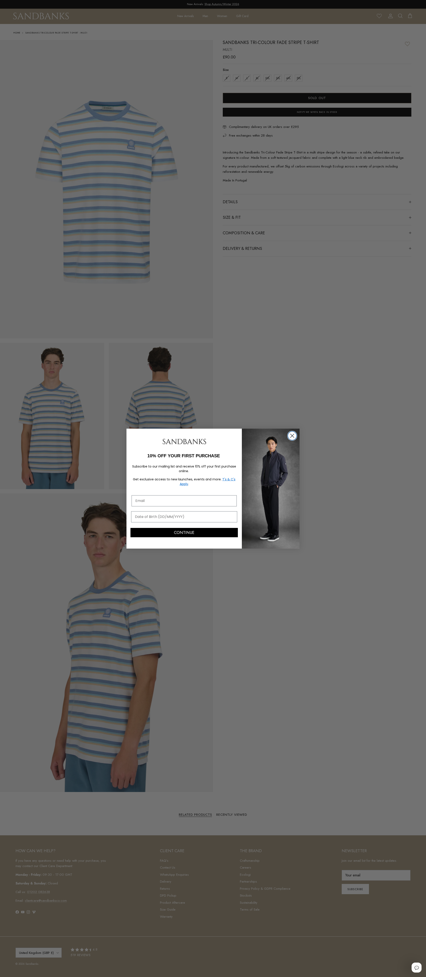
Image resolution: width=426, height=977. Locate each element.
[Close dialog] (292, 435)
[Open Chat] (416, 967)
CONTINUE (184, 532)
